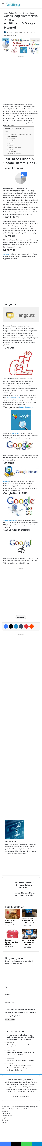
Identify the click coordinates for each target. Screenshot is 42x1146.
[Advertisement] (21, 79)
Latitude (11, 149)
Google (17, 16)
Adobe (23, 1087)
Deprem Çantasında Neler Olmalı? (12, 942)
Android (20, 1080)
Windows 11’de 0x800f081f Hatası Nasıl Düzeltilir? (29, 921)
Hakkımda (5, 1120)
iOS (25, 1080)
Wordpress (8, 1082)
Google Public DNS (14, 151)
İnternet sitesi (10, 1002)
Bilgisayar (26, 1084)
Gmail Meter (12, 138)
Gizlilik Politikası (7, 1115)
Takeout (11, 145)
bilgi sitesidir (29, 1087)
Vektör (17, 1087)
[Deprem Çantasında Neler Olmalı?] (12, 938)
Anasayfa (7, 13)
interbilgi (32, 1106)
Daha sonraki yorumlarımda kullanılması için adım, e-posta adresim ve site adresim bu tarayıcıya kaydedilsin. (20, 1013)
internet (27, 16)
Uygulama (11, 1087)
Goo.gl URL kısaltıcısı (15, 153)
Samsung (22, 1082)
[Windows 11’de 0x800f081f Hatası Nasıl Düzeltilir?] (29, 917)
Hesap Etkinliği (12, 136)
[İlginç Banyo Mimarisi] (12, 918)
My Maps (11, 140)
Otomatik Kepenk (25, 1109)
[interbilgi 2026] (12, 4)
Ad (6, 987)
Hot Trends (26, 407)
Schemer (11, 142)
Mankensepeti (13, 1109)
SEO (12, 1084)
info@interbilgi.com (23, 1096)
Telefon (32, 1084)
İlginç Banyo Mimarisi (10, 921)
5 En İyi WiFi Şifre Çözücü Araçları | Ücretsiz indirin (28, 942)
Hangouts (11, 144)
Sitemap (4, 1122)
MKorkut (9, 32)
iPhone (28, 1082)
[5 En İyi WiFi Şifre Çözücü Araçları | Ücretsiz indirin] (29, 938)
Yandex (33, 1082)
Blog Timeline (6, 1113)
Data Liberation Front (13, 397)
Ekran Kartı (18, 1084)
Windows (30, 1080)
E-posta (8, 994)
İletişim (4, 1118)
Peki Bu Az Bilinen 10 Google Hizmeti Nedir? (19, 134)
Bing (8, 1084)
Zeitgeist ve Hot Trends (15, 147)
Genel (13, 13)
